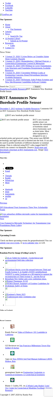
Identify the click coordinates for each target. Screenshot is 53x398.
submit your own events (9, 243)
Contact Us (9, 48)
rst (6, 199)
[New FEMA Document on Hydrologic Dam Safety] (29, 286)
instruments (9, 194)
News (7, 34)
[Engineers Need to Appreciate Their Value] (15, 294)
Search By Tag (16, 36)
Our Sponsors (15, 29)
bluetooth (9, 189)
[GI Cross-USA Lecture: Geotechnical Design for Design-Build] (10, 305)
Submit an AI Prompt (19, 41)
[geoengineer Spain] (12, 368)
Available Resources (31, 109)
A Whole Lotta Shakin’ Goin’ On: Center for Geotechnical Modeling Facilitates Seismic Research (28, 388)
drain (7, 192)
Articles (8, 31)
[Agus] (12, 355)
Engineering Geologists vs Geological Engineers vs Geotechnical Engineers (25, 373)
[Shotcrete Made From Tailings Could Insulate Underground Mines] (20, 297)
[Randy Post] (12, 328)
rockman (19, 109)
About (7, 27)
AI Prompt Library (12, 38)
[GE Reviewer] (12, 341)
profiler (8, 196)
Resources (9, 43)
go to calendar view (31, 243)
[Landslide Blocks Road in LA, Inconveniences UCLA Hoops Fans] (10, 292)
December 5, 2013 (7, 109)
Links (12, 45)
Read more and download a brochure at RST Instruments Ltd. (23, 148)
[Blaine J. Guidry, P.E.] (12, 381)
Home (7, 25)
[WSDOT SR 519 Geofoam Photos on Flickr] (29, 279)
